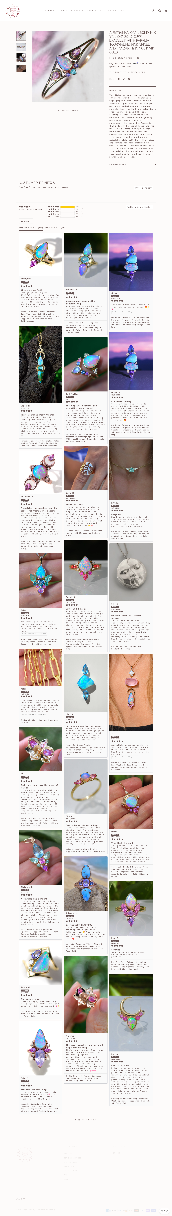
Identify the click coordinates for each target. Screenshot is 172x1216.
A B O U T (77, 11)
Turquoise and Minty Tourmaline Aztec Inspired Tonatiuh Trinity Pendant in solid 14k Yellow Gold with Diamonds (40, 443)
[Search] (159, 10)
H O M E (50, 11)
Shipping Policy (117, 164)
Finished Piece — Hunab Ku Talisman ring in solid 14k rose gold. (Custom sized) (84, 533)
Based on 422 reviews (31, 209)
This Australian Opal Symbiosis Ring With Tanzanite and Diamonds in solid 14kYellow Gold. (40, 1014)
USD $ (19, 1198)
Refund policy (70, 1166)
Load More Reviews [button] (86, 1120)
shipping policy (71, 1162)
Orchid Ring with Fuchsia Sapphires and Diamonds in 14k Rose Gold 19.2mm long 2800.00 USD (83, 1078)
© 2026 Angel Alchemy (25, 1209)
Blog (66, 1179)
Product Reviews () (31, 228)
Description (115, 90)
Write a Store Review (139, 207)
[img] (31, 206)
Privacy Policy (70, 1171)
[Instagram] (120, 1155)
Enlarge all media (68, 110)
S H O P (63, 11)
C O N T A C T (95, 11)
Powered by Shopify (46, 1209)
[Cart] (165, 10)
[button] (53, 207)
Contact (68, 1154)
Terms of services (72, 1158)
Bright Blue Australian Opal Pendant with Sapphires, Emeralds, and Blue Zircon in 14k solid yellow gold (39, 642)
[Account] (153, 10)
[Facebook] (115, 1155)
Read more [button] (72, 634)
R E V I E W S (116, 11)
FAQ (66, 1175)
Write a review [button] (143, 188)
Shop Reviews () (55, 228)
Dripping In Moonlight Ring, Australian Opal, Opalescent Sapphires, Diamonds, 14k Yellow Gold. (130, 1101)
